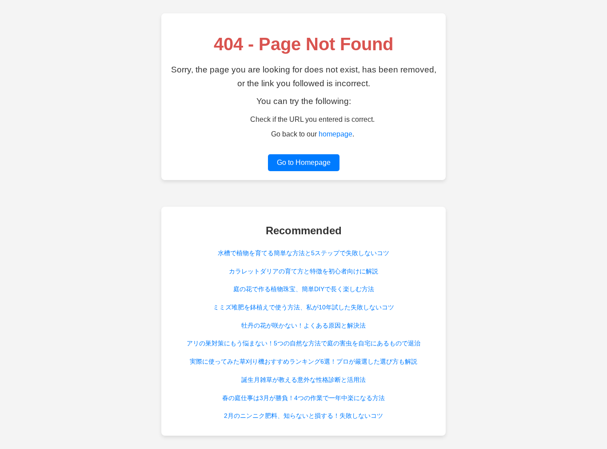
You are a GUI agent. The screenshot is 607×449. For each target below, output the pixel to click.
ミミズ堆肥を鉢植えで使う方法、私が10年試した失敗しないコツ (303, 307)
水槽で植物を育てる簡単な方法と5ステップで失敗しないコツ (303, 253)
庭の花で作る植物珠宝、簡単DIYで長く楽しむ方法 (303, 289)
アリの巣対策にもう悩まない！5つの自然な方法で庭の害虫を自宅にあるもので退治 (303, 343)
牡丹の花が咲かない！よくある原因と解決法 (303, 325)
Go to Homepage (304, 162)
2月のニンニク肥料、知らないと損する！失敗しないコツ (303, 415)
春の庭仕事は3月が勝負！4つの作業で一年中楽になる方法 (303, 397)
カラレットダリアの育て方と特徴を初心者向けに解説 (303, 271)
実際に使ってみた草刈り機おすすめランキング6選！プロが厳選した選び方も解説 (303, 361)
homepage (335, 134)
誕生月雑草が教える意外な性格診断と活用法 (303, 379)
